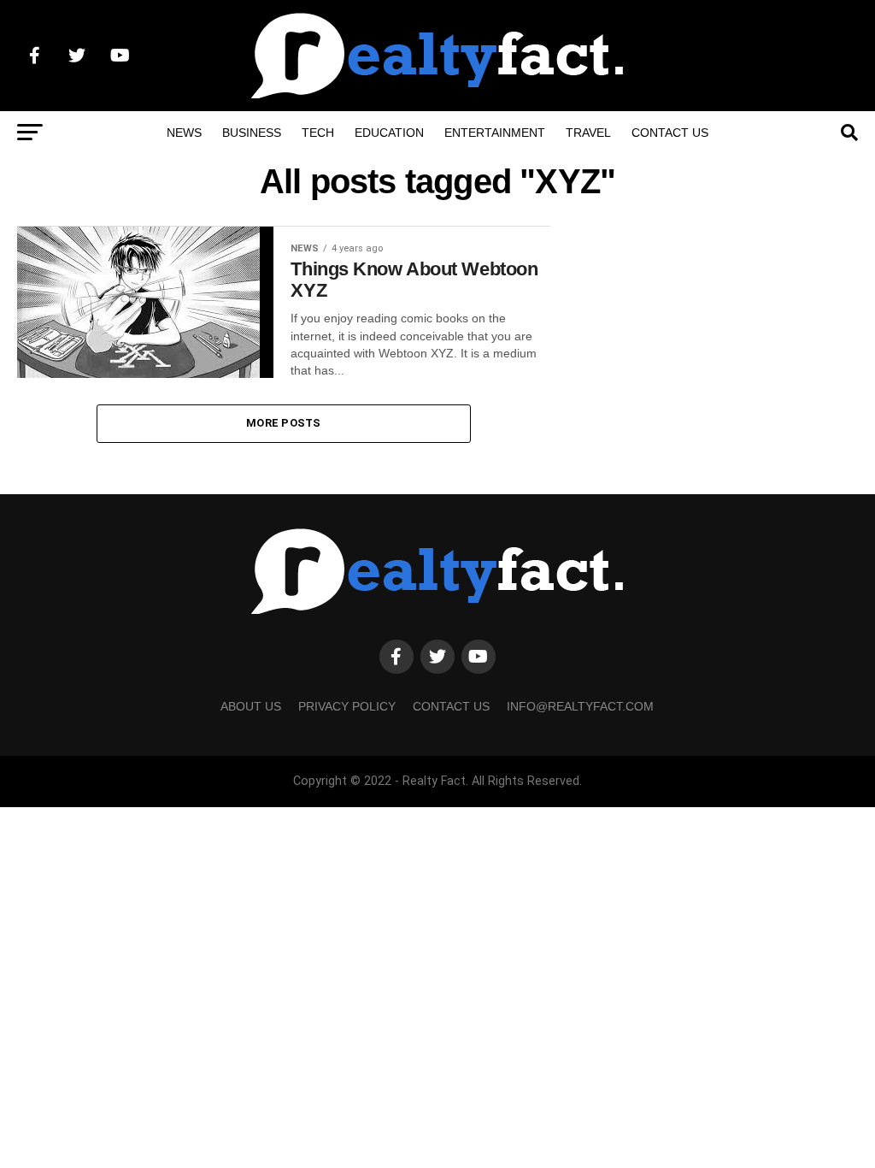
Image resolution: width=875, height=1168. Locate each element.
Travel (588, 132)
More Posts (283, 422)
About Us (250, 706)
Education (389, 132)
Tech (318, 132)
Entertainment (494, 132)
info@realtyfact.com (580, 706)
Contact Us (669, 132)
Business (251, 132)
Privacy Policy (347, 706)
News (184, 132)
